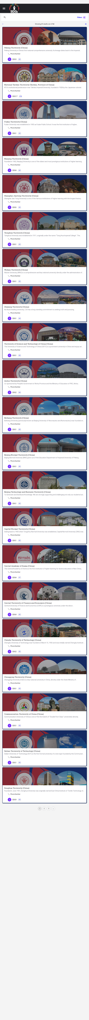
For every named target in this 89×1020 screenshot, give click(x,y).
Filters (79, 17)
